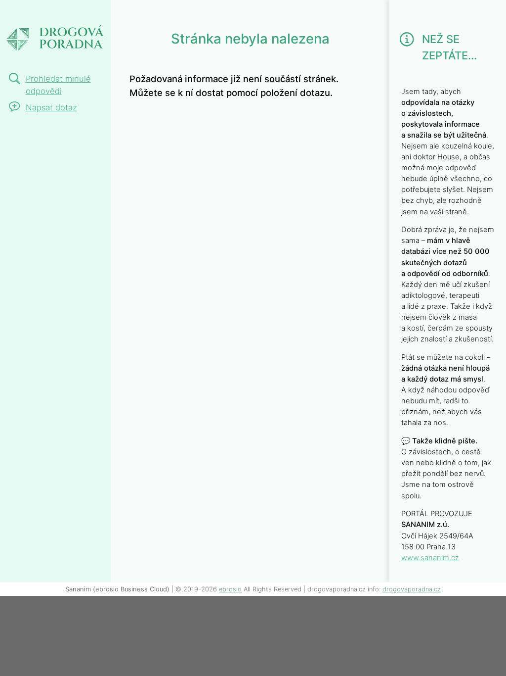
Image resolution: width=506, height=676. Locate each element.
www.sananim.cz (430, 557)
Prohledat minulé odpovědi (58, 85)
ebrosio (230, 589)
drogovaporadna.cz (411, 589)
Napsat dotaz (51, 107)
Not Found (45, 13)
